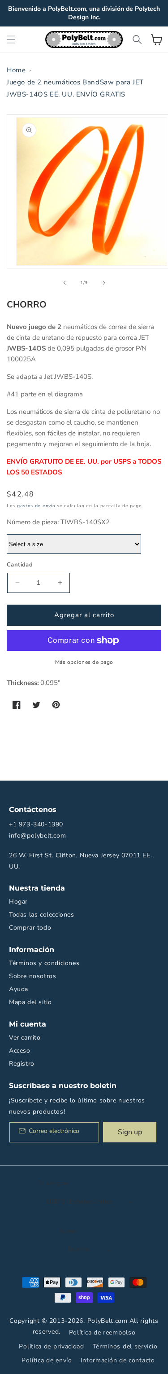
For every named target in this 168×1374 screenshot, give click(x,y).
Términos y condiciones (44, 963)
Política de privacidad (51, 1346)
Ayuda (18, 989)
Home (16, 70)
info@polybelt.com (37, 835)
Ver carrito (25, 1037)
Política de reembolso (102, 1332)
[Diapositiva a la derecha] (104, 283)
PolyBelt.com (107, 1321)
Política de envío (47, 1360)
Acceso (19, 1050)
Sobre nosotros (32, 976)
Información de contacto (118, 1360)
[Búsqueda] (137, 39)
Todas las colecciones (41, 914)
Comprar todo (30, 927)
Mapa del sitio (30, 1002)
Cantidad (20, 565)
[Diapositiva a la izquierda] (64, 283)
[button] (11, 39)
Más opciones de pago (84, 662)
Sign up (130, 1132)
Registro (21, 1063)
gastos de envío (36, 506)
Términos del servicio (125, 1346)
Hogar (18, 901)
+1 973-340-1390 (36, 824)
